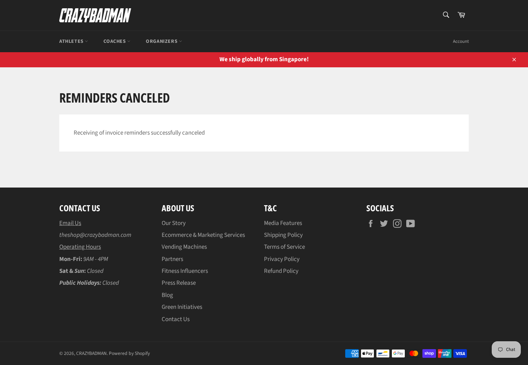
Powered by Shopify (129, 353)
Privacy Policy (282, 259)
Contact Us (176, 319)
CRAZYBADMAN (91, 353)
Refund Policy (281, 271)
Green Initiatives (182, 307)
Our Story (174, 223)
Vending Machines (184, 247)
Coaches (115, 41)
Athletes (72, 41)
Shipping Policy (283, 235)
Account (461, 41)
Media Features (283, 223)
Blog (167, 295)
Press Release (179, 283)
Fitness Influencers (185, 271)
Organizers (162, 41)
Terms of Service (284, 247)
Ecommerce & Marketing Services (203, 235)
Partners (172, 259)
